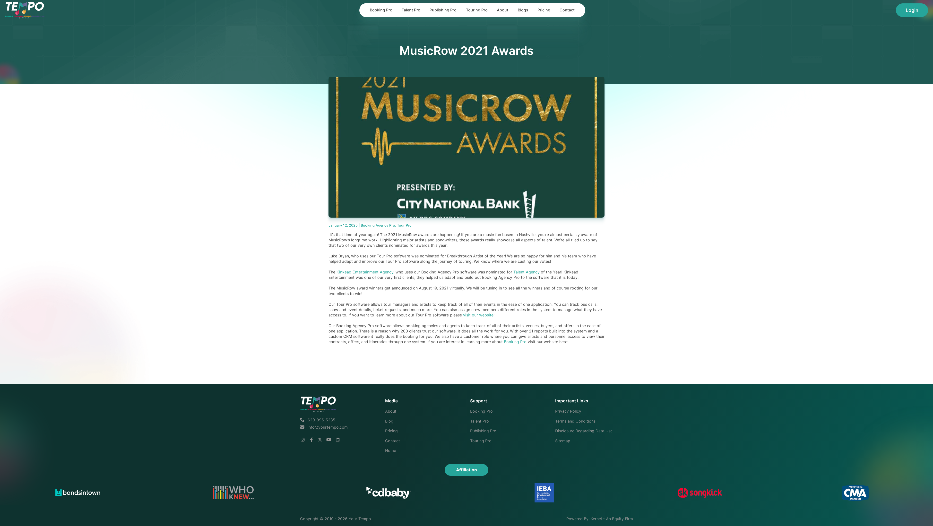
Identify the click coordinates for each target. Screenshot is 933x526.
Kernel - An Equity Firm (612, 518)
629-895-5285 (320, 419)
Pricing (543, 10)
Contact (567, 10)
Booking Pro (381, 10)
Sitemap (562, 440)
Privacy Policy (568, 411)
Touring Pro (477, 10)
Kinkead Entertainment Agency (365, 272)
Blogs (523, 10)
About (502, 10)
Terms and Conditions (575, 421)
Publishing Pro (443, 10)
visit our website (478, 315)
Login (912, 10)
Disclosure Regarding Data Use (584, 430)
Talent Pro (411, 10)
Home (390, 450)
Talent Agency (526, 272)
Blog (389, 421)
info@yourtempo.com (328, 427)
